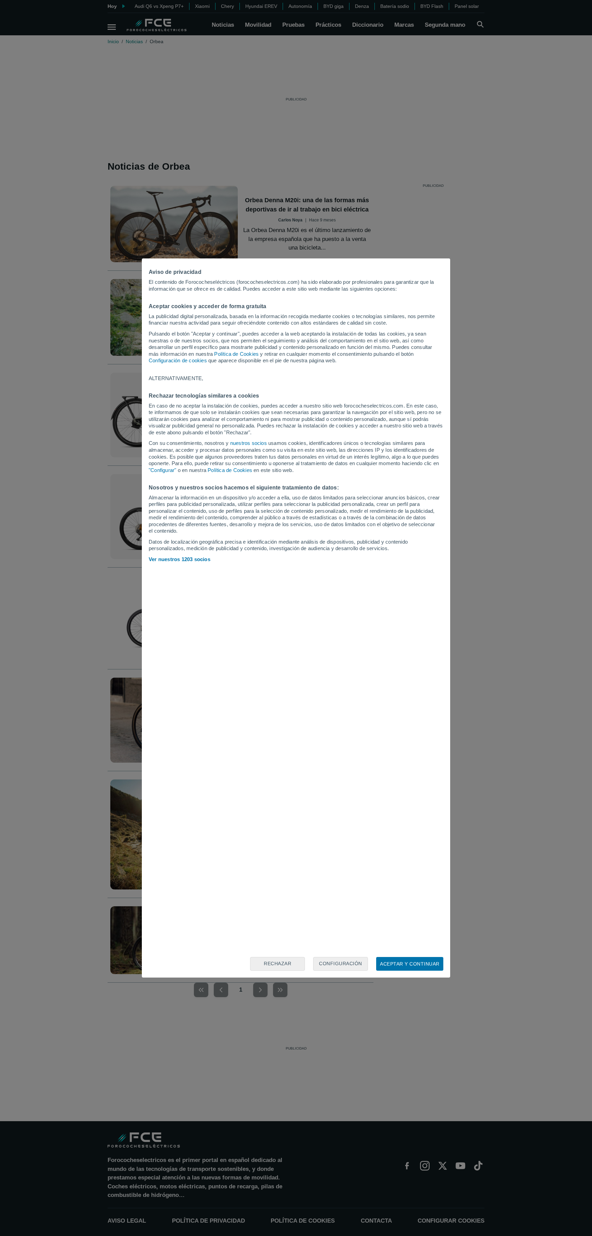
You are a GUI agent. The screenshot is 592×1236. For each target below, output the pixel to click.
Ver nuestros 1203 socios (179, 559)
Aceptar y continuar (410, 964)
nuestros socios (248, 443)
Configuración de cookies (178, 360)
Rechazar (277, 963)
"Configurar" (162, 470)
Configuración (340, 963)
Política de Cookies (236, 354)
